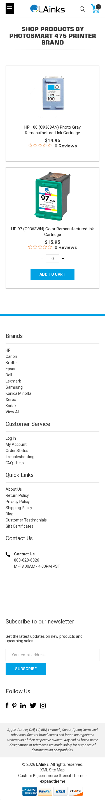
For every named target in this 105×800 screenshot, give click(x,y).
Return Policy (17, 495)
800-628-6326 (26, 560)
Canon (11, 356)
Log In (11, 438)
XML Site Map (52, 770)
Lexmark (13, 381)
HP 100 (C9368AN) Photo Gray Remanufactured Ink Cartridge (52, 130)
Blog (9, 514)
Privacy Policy (18, 501)
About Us (14, 489)
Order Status (17, 450)
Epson (11, 369)
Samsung (14, 387)
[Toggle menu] (10, 8)
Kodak (11, 406)
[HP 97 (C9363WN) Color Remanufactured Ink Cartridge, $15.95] (52, 196)
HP (8, 350)
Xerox (11, 399)
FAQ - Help (15, 463)
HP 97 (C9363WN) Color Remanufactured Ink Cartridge (52, 231)
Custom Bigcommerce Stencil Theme (51, 775)
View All (13, 412)
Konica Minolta (18, 393)
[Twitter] (33, 705)
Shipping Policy (19, 507)
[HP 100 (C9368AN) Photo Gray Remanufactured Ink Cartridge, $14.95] (52, 94)
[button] (53, 602)
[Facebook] (7, 705)
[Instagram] (43, 705)
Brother (12, 362)
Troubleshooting (20, 457)
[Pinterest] (14, 705)
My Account (16, 444)
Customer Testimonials (26, 520)
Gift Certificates (19, 526)
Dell (9, 375)
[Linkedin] (23, 705)
